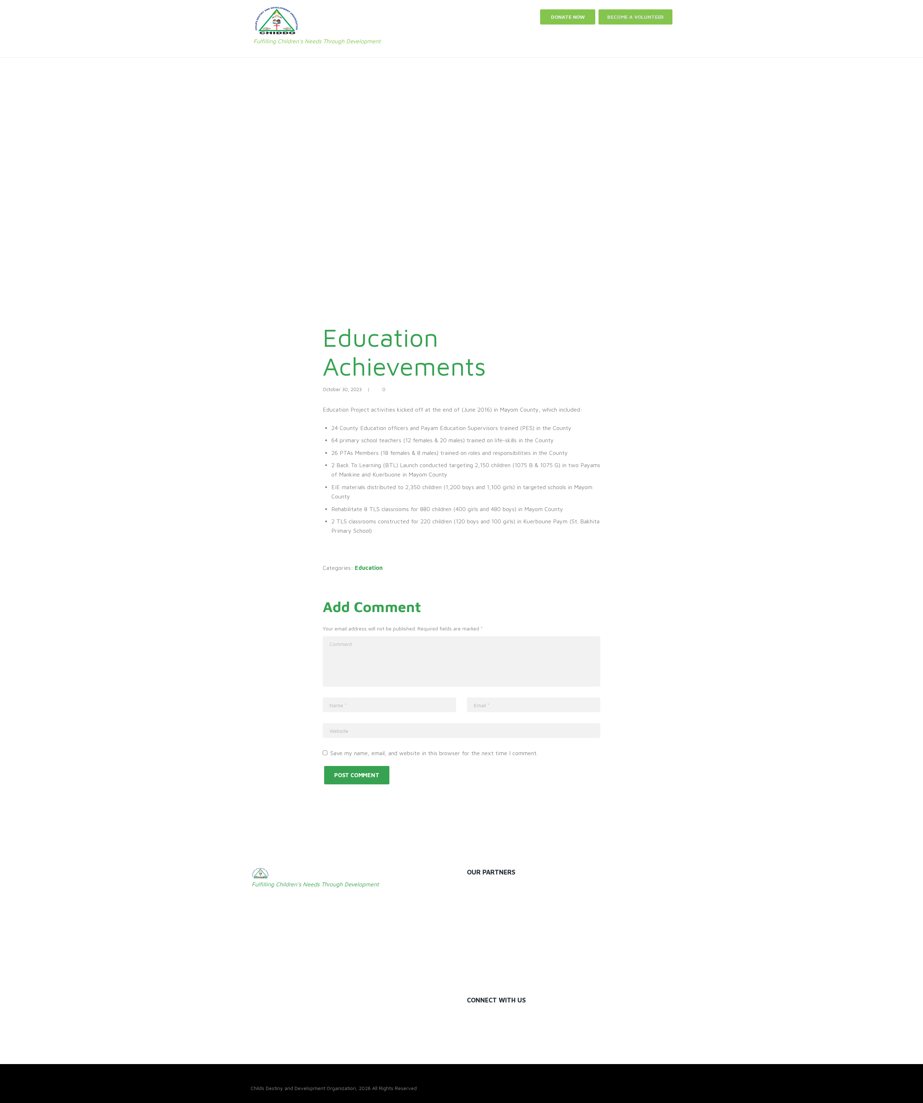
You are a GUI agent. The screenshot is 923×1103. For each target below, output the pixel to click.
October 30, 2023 (342, 389)
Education (369, 567)
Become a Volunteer (635, 17)
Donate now (568, 17)
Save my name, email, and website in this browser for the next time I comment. (434, 753)
